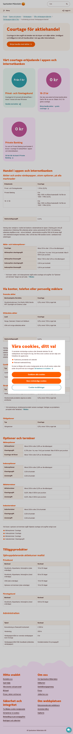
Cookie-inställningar (37, 387)
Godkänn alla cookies (36, 374)
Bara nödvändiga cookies (36, 381)
